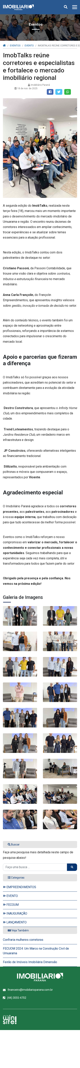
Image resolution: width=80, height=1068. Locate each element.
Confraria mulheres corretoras (23, 940)
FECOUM (12, 905)
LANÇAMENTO (16, 922)
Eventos (15, 45)
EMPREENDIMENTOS (21, 887)
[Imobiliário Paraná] (20, 616)
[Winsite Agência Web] (10, 1019)
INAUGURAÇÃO (16, 913)
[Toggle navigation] (73, 7)
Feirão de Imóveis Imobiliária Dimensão (30, 962)
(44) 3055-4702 (16, 997)
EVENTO (29, 45)
